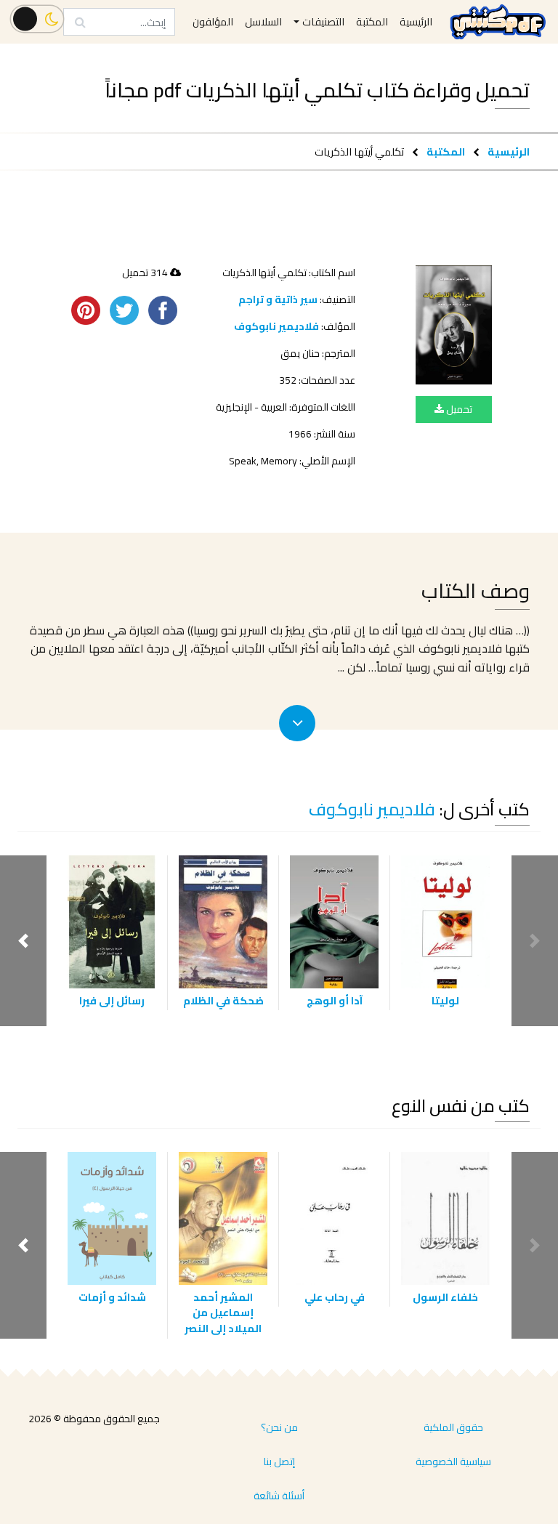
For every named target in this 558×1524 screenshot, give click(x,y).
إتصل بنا (279, 1461)
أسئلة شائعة (279, 1495)
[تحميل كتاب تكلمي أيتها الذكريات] (454, 324)
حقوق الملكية (453, 1427)
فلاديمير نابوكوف (276, 326)
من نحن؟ (279, 1427)
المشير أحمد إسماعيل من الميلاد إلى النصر (223, 1312)
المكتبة (445, 151)
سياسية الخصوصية (453, 1461)
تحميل (458, 409)
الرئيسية (509, 151)
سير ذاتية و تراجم (278, 299)
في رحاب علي (334, 1297)
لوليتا (445, 1000)
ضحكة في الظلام (223, 1000)
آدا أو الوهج (335, 1000)
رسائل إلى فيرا (112, 1000)
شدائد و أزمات (112, 1297)
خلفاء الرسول (445, 1297)
